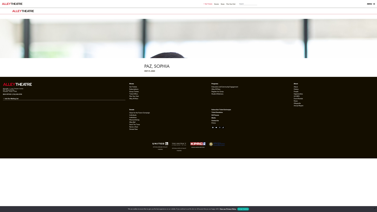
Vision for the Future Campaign (139, 112)
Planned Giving (134, 119)
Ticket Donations (217, 112)
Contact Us (215, 121)
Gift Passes (215, 115)
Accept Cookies (243, 209)
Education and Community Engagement (224, 86)
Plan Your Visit (134, 96)
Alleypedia (297, 103)
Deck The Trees (134, 124)
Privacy (213, 123)
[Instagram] (219, 127)
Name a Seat (133, 127)
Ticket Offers (133, 94)
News (296, 101)
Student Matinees (217, 94)
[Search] (258, 4)
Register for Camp (217, 91)
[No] (375, 209)
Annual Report (298, 105)
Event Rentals (298, 98)
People (296, 91)
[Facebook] (212, 127)
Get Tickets (133, 86)
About (296, 86)
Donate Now (133, 129)
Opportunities (298, 94)
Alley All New (133, 98)
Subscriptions (133, 89)
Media (213, 118)
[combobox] (248, 4)
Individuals (132, 115)
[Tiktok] (223, 127)
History (296, 89)
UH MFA (296, 96)
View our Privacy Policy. (228, 209)
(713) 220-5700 (17, 94)
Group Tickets (134, 91)
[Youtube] (216, 127)
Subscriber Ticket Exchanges (221, 110)
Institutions (133, 117)
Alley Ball (132, 122)
